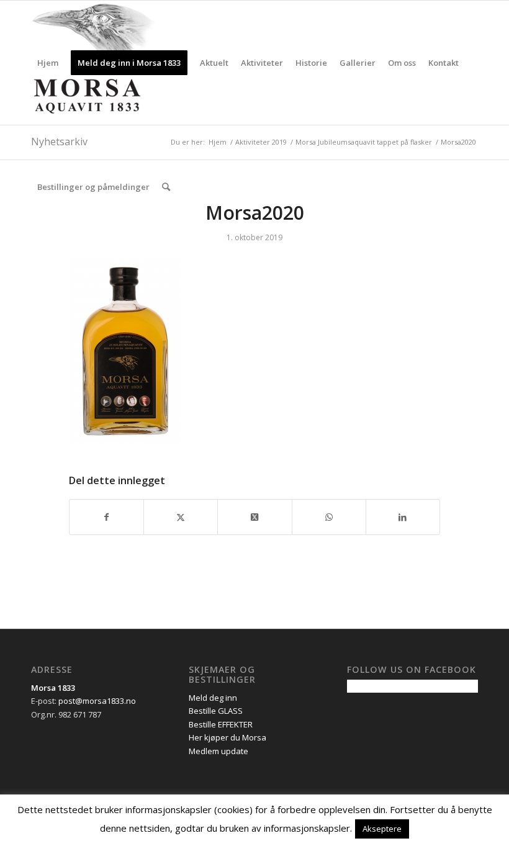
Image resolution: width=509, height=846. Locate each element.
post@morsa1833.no (97, 700)
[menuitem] (48, 63)
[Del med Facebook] (106, 517)
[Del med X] (180, 517)
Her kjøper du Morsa (227, 737)
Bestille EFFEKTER (221, 724)
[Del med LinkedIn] (402, 517)
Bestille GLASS (216, 710)
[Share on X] (254, 517)
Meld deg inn (213, 697)
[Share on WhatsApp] (329, 517)
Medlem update (218, 751)
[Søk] (166, 187)
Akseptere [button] (382, 828)
